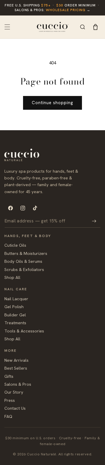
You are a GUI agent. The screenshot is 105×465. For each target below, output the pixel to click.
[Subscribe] (94, 221)
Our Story (13, 392)
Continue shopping (52, 103)
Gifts (8, 376)
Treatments (15, 322)
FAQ (8, 416)
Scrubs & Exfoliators (24, 269)
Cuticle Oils (15, 245)
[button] (7, 26)
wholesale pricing (65, 10)
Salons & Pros (17, 384)
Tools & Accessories (24, 331)
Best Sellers (15, 368)
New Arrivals (16, 360)
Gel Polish (14, 306)
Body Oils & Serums (23, 261)
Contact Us (15, 408)
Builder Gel (15, 315)
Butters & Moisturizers (25, 253)
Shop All (12, 277)
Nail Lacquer (16, 298)
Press (9, 400)
